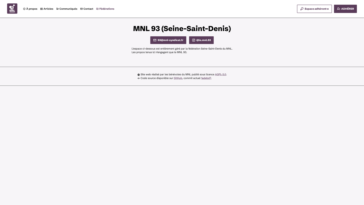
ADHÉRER (347, 8)
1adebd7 (206, 78)
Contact (88, 8)
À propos (31, 8)
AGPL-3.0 (220, 74)
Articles (48, 8)
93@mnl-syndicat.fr (170, 40)
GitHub (178, 78)
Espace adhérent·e (317, 8)
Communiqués (68, 8)
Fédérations (106, 8)
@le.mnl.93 (203, 40)
